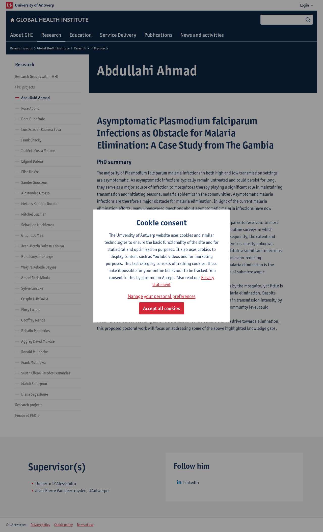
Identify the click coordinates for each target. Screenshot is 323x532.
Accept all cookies (161, 308)
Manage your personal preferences (162, 296)
